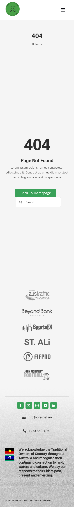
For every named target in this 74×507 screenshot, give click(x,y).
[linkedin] (53, 405)
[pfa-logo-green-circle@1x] (12, 3)
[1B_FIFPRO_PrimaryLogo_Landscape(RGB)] (37, 354)
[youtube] (45, 405)
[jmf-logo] (37, 370)
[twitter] (29, 405)
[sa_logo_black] (37, 340)
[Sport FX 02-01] (37, 325)
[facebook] (20, 405)
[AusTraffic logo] (37, 292)
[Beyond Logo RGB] (37, 310)
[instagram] (37, 405)
